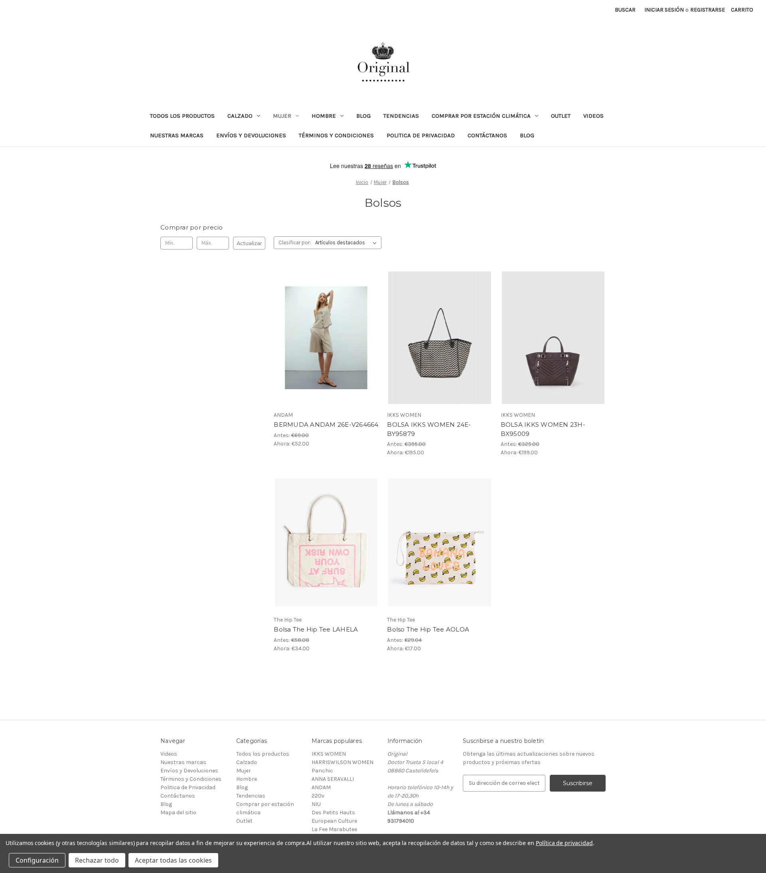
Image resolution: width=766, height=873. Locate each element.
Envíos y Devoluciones (251, 135)
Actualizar (249, 243)
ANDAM (321, 787)
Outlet (561, 115)
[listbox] (347, 243)
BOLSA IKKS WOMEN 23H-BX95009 (543, 429)
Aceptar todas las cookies (173, 860)
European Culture (334, 821)
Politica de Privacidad (421, 135)
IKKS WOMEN (329, 753)
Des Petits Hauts (333, 812)
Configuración (37, 860)
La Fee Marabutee (334, 829)
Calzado (240, 115)
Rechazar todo (97, 860)
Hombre (324, 115)
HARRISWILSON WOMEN (342, 762)
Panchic (322, 770)
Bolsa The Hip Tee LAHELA (316, 629)
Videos (593, 115)
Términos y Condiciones (336, 135)
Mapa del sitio (178, 812)
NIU (316, 804)
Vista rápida (321, 330)
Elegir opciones (326, 344)
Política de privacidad (564, 843)
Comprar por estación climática (481, 115)
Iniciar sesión (664, 9)
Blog (363, 115)
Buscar (625, 9)
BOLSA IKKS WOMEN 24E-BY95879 (429, 429)
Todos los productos (182, 115)
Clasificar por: (294, 242)
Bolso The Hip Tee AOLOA (428, 629)
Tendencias (401, 115)
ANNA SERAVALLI (333, 779)
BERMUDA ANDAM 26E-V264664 (326, 424)
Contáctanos (487, 135)
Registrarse (707, 9)
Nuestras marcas (176, 135)
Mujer (282, 115)
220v (318, 795)
